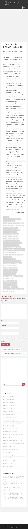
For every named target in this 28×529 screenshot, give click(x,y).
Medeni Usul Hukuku (10, 449)
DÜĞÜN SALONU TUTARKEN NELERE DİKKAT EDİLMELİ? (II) (12, 498)
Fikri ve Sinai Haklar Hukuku (12, 423)
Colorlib (6, 526)
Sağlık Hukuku (8, 455)
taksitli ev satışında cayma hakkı (10, 285)
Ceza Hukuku (8, 411)
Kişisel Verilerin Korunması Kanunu (13, 443)
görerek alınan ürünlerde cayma (10, 227)
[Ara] (23, 384)
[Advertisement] (14, 24)
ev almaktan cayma (19, 225)
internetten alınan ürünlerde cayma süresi (12, 243)
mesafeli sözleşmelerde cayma (10, 272)
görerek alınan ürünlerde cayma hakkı (11, 230)
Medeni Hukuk (8, 446)
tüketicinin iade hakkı (19, 289)
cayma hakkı (6, 216)
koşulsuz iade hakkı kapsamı (10, 259)
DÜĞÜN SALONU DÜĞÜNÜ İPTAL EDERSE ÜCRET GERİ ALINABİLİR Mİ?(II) (13, 477)
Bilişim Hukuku (8, 405)
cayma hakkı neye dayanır (9, 223)
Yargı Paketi (8, 466)
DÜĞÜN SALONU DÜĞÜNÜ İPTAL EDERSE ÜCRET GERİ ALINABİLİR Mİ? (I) (13, 482)
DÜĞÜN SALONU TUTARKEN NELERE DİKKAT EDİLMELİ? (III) (12, 494)
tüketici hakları (14, 287)
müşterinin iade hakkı (8, 278)
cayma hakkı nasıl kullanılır (9, 221)
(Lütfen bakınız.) (13, 68)
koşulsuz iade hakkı (8, 256)
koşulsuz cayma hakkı (17, 254)
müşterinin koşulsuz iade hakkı (10, 280)
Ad (2, 320)
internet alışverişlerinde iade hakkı (11, 238)
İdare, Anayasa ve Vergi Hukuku (13, 434)
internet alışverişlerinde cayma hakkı (11, 236)
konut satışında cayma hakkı (9, 252)
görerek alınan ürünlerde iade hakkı (11, 234)
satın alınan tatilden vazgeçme (10, 282)
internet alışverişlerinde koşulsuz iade (11, 240)
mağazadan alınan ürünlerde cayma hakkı (12, 263)
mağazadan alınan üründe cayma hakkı (12, 261)
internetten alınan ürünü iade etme (11, 245)
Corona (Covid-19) (9, 417)
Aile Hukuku (8, 396)
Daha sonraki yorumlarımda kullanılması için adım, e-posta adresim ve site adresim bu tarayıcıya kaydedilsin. (14, 339)
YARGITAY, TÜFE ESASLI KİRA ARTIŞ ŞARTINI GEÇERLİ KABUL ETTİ (12, 488)
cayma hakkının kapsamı (9, 225)
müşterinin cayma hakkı (18, 276)
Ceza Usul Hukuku (9, 414)
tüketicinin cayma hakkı (8, 289)
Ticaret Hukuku (9, 458)
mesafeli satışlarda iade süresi (10, 267)
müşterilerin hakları (8, 276)
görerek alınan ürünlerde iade (10, 232)
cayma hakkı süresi (20, 223)
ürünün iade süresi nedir (9, 291)
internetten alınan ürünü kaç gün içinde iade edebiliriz (13, 250)
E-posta (3, 325)
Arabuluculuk (8, 399)
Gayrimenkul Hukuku (10, 428)
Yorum (3, 303)
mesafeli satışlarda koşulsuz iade (11, 269)
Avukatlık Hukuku (9, 402)
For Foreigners (8, 426)
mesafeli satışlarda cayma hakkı (10, 265)
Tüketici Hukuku (6, 53)
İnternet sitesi (4, 331)
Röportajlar (8, 452)
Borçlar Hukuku (9, 408)
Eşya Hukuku (8, 420)
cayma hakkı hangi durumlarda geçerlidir (12, 219)
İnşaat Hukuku (8, 437)
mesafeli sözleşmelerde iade (10, 274)
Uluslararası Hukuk (9, 463)
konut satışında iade (8, 254)
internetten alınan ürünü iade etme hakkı (12, 247)
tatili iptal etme (7, 287)
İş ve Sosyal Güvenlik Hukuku (12, 440)
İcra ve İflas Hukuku (10, 431)
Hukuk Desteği (16, 51)
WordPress (20, 526)
